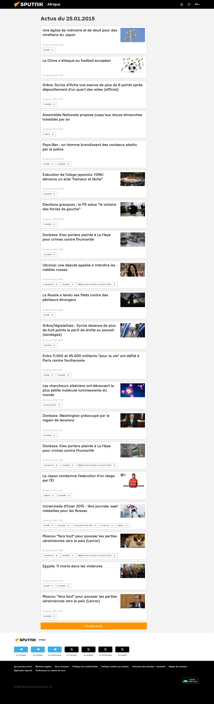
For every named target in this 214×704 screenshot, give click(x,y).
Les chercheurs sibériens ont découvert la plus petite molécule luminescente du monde (78, 390)
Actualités (48, 104)
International (49, 284)
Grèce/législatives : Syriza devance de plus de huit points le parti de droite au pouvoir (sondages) (79, 330)
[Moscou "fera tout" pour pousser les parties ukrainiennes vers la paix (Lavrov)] (132, 541)
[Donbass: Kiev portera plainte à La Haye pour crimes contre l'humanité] (132, 239)
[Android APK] (190, 681)
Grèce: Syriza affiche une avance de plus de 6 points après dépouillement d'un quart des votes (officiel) (93, 87)
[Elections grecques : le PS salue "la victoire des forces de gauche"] (132, 209)
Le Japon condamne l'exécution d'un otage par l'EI (79, 478)
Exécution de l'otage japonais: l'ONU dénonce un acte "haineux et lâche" (73, 176)
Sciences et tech (50, 405)
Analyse (47, 134)
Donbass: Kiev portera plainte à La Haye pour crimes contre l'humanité (77, 237)
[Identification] (182, 4)
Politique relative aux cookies (115, 666)
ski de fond (105, 525)
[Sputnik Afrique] (29, 8)
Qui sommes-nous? (23, 666)
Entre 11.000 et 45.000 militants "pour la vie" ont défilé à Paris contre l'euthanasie (91, 358)
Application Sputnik (23, 670)
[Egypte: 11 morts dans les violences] (132, 571)
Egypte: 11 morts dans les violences (72, 566)
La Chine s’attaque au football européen (77, 60)
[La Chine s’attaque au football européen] (132, 65)
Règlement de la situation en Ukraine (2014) (95, 284)
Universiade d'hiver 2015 (83, 525)
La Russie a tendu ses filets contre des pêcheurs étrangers (75, 297)
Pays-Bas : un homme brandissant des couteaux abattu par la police (90, 147)
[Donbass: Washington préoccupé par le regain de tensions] (132, 420)
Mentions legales (43, 666)
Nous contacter (62, 666)
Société (46, 50)
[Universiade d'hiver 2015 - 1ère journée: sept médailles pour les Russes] (132, 511)
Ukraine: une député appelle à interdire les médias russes (79, 267)
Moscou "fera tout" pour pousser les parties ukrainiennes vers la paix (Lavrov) (80, 538)
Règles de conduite (178, 666)
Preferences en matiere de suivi (50, 670)
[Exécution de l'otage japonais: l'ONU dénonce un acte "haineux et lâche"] (132, 179)
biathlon (120, 525)
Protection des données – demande (148, 666)
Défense (47, 495)
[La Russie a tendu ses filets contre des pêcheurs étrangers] (132, 300)
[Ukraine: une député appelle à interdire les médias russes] (132, 270)
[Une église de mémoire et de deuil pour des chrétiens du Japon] (132, 35)
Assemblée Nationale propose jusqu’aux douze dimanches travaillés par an (92, 117)
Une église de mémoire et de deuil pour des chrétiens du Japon (80, 32)
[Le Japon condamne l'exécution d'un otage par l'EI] (132, 480)
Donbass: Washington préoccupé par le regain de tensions (76, 417)
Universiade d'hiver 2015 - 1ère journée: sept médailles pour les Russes (80, 508)
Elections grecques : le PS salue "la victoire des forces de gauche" (79, 206)
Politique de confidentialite (85, 666)
